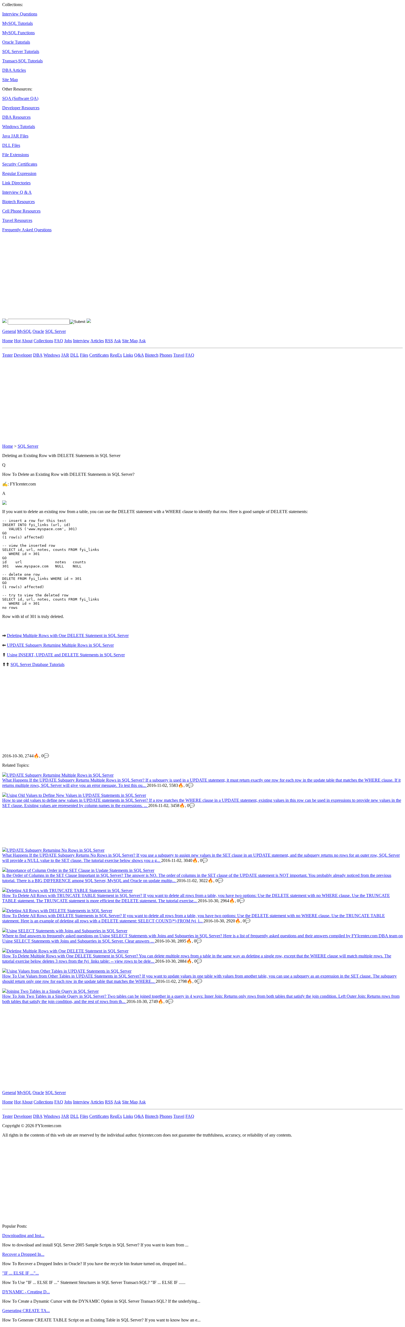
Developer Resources (20, 107)
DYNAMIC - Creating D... (26, 1291)
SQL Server (55, 331)
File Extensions (15, 154)
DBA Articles (14, 70)
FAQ (58, 340)
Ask (117, 340)
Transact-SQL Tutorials (22, 61)
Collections (43, 340)
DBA (37, 355)
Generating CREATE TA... (26, 1310)
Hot (17, 340)
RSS (109, 340)
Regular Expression (19, 173)
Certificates (99, 355)
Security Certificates (19, 164)
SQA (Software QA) (20, 98)
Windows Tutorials (18, 126)
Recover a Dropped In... (23, 1254)
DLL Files (11, 145)
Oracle (38, 331)
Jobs (68, 340)
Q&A (139, 355)
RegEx (116, 355)
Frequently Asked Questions (27, 229)
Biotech (151, 355)
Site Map (10, 79)
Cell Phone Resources (21, 211)
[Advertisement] (167, 275)
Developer (23, 355)
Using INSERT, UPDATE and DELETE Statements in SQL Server (66, 654)
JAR (65, 355)
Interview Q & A (17, 192)
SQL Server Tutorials (20, 51)
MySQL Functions (18, 32)
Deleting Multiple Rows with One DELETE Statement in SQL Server (68, 635)
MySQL (24, 331)
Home (7, 340)
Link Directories (16, 183)
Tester (7, 355)
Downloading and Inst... (23, 1235)
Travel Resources (17, 220)
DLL (74, 355)
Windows (52, 355)
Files (84, 355)
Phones (166, 355)
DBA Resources (16, 117)
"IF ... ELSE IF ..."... (20, 1273)
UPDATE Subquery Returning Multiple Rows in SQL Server (60, 645)
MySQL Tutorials (17, 23)
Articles (97, 340)
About (27, 340)
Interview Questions (19, 14)
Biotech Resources (18, 201)
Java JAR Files (15, 136)
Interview (81, 340)
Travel (178, 355)
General (9, 331)
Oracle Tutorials (16, 42)
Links (128, 355)
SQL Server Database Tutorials (37, 664)
